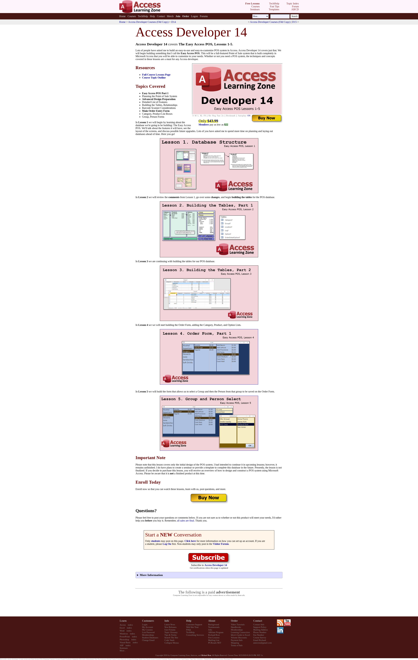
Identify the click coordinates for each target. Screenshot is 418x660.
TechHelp (143, 16)
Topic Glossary (171, 632)
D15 (294, 22)
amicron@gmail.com (262, 643)
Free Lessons (213, 637)
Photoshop (124, 639)
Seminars (124, 648)
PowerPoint (125, 636)
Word (122, 630)
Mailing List (213, 640)
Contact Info (258, 624)
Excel (122, 628)
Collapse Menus (171, 643)
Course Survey (259, 637)
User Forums (169, 630)
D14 (173, 22)
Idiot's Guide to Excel (240, 635)
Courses (132, 16)
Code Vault (169, 640)
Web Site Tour (192, 627)
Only (208, 121)
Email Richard (259, 640)
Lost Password (148, 632)
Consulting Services (195, 635)
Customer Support (194, 624)
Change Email (148, 640)
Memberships (148, 635)
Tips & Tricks (170, 635)
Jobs (210, 630)
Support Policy (259, 627)
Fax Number (258, 635)
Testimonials (213, 627)
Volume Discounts (239, 637)
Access (123, 625)
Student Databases (150, 637)
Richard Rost (214, 635)
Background (213, 624)
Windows (124, 633)
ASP (121, 645)
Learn (123, 620)
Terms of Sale (237, 645)
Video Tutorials (238, 624)
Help (152, 16)
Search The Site (171, 637)
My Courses (147, 630)
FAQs (188, 630)
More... (123, 650)
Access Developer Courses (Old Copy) (148, 22)
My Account (147, 627)
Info (166, 620)
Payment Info (237, 640)
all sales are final (185, 520)
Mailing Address (260, 630)
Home (122, 16)
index (130, 625)
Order (234, 620)
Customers (148, 620)
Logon (194, 16)
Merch (170, 16)
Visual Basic (125, 642)
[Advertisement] (209, 606)
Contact (161, 16)
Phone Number (259, 632)
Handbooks (236, 627)
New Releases (170, 627)
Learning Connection (240, 632)
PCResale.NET (214, 643)
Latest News (169, 624)
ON (248, 115)
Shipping (235, 643)
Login (144, 624)
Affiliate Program (215, 632)
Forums (204, 16)
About (211, 620)
